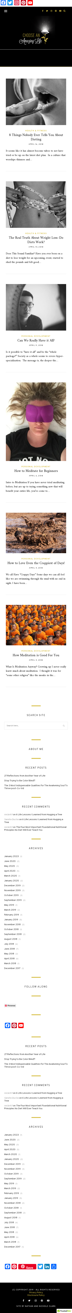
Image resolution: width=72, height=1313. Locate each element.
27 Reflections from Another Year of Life (24, 775)
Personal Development (36, 336)
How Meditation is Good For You (36, 655)
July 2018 (9, 944)
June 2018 (9, 949)
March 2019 (10, 910)
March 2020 (10, 875)
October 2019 (11, 895)
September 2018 (13, 934)
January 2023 (11, 856)
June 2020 (10, 861)
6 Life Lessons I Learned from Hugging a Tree (39, 814)
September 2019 (13, 900)
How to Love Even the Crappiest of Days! (36, 563)
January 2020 (11, 880)
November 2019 (12, 890)
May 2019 (9, 905)
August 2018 (10, 939)
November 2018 (12, 924)
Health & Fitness (36, 131)
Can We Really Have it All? (36, 341)
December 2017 (12, 968)
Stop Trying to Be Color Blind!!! (19, 780)
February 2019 (11, 914)
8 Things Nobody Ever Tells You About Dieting (36, 137)
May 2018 (9, 953)
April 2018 (9, 958)
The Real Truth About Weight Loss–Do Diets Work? (36, 240)
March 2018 (10, 963)
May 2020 (9, 866)
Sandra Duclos (11, 819)
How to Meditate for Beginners (36, 471)
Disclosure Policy (36, 1295)
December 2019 (12, 885)
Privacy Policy (36, 1292)
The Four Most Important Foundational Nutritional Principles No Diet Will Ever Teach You (35, 829)
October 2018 (11, 929)
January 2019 (11, 919)
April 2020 (9, 871)
